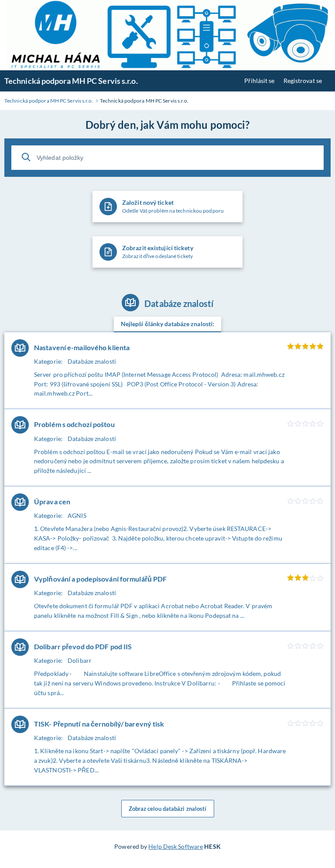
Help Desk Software (175, 846)
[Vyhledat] (26, 157)
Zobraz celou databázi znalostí (168, 808)
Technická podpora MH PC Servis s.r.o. (71, 81)
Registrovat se (303, 80)
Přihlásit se (259, 80)
